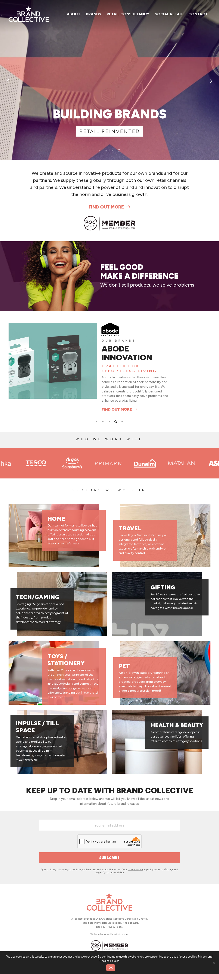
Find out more (106, 207)
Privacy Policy (114, 926)
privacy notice (135, 863)
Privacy (202, 956)
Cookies (104, 960)
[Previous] (8, 80)
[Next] (210, 80)
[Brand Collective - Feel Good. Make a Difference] (109, 914)
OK (110, 967)
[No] (214, 963)
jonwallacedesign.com (116, 934)
